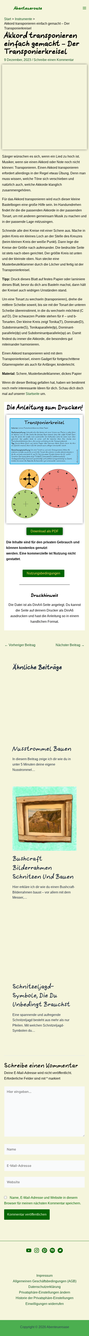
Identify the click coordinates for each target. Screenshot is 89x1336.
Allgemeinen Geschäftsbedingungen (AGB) (44, 1281)
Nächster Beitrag (70, 645)
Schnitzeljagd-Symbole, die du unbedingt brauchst (41, 995)
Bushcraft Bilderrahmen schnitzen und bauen (43, 867)
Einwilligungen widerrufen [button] (44, 1304)
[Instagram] (36, 1250)
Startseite (33, 394)
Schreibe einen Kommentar (54, 60)
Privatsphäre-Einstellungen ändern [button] (44, 1292)
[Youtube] (28, 1250)
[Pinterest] (44, 1250)
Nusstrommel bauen (41, 748)
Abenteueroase (28, 8)
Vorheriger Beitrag (20, 645)
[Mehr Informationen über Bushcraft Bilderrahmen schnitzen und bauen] (44, 818)
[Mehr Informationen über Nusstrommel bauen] (44, 709)
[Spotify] (52, 1250)
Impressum (44, 1275)
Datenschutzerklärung (44, 1287)
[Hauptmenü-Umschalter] (84, 8)
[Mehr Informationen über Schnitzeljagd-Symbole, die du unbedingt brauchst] (44, 946)
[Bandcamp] (60, 1250)
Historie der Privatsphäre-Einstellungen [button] (44, 1298)
